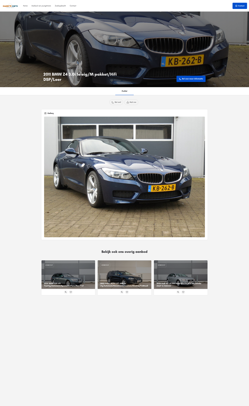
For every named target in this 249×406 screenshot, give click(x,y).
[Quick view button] (66, 292)
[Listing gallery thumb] (124, 177)
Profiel (124, 91)
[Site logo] (10, 6)
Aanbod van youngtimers (41, 6)
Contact (73, 6)
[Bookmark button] (71, 292)
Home (25, 6)
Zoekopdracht (60, 6)
